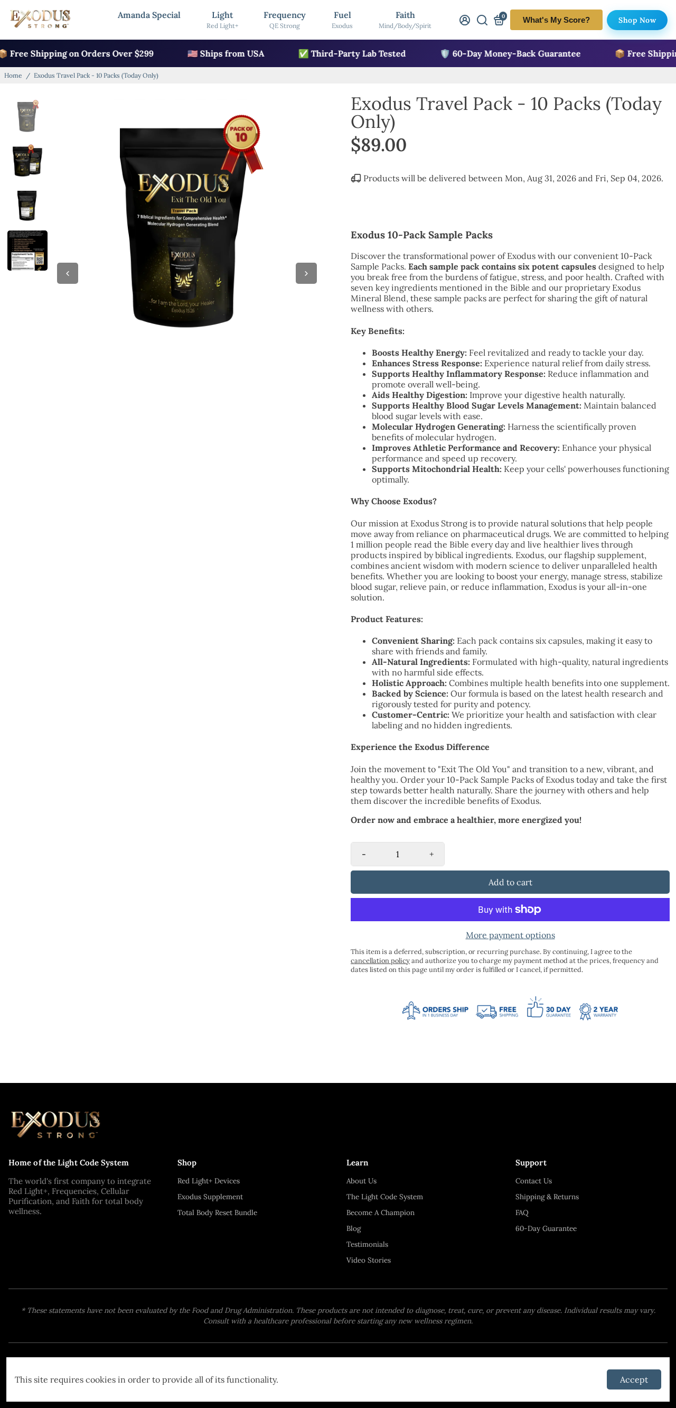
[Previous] (67, 273)
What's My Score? (556, 19)
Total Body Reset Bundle (217, 1212)
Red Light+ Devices (208, 1180)
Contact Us (533, 1180)
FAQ (522, 1212)
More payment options (510, 935)
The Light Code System (384, 1196)
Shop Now (637, 20)
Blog (353, 1228)
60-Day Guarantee (546, 1228)
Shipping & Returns (547, 1196)
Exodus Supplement (210, 1196)
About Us (361, 1180)
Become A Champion (380, 1212)
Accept (634, 1379)
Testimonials (367, 1244)
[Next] (306, 273)
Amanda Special (149, 15)
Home (13, 75)
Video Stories (368, 1260)
